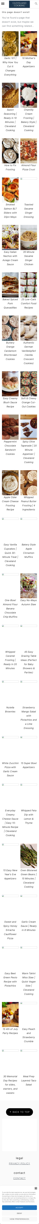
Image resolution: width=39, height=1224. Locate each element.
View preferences (19, 1219)
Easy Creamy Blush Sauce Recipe (10, 402)
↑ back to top (19, 1112)
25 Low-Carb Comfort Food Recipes (28, 303)
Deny (19, 1213)
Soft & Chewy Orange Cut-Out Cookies (28, 402)
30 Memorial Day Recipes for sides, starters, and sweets (10, 1084)
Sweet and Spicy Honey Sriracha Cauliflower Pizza (10, 930)
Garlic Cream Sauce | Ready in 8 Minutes (29, 925)
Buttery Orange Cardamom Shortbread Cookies (10, 350)
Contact (19, 1178)
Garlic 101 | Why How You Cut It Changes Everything (10, 66)
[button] (36, 1188)
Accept (19, 1207)
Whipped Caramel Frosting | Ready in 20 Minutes (10, 660)
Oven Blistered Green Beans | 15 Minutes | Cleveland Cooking (28, 878)
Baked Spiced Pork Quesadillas (10, 303)
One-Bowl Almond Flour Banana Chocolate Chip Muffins (10, 608)
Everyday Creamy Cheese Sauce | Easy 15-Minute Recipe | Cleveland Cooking (10, 823)
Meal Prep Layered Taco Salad (28, 1080)
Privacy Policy (19, 1163)
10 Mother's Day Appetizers (28, 62)
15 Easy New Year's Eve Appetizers (10, 874)
